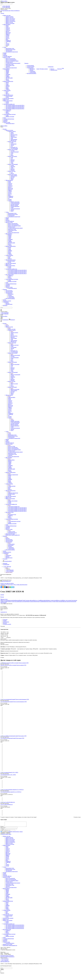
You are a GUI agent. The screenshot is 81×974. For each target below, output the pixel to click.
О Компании (6, 301)
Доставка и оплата (7, 300)
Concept (10, 200)
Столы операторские (15, 203)
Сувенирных (11, 296)
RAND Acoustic (11, 261)
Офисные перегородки (11, 259)
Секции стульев (9, 287)
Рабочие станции (14, 205)
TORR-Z (10, 254)
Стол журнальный (15, 151)
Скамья (12, 165)
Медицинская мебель (10, 298)
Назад (7, 324)
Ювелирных (10, 294)
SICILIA (10, 278)
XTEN (9, 182)
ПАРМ (9, 240)
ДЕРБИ (9, 236)
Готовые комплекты (15, 206)
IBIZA (9, 276)
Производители (9, 304)
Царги (12, 210)
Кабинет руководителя (11, 246)
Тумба (12, 142)
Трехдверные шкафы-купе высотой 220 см (17, 272)
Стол (12, 154)
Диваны (10, 245)
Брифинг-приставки (15, 201)
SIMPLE (10, 190)
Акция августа (4, 612)
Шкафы (7, 217)
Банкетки (8, 286)
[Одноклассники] (3, 587)
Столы (7, 212)
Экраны (12, 209)
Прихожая (13, 166)
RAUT (9, 251)
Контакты (5, 305)
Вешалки (7, 220)
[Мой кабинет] (1, 11)
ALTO (9, 248)
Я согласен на (12, 831)
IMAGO (10, 187)
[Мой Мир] (5, 587)
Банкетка (13, 135)
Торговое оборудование (11, 263)
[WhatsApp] (10, 587)
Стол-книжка (13, 143)
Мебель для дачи (12, 171)
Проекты (5, 289)
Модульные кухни (10, 274)
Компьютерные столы (13, 214)
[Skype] (12, 587)
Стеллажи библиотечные (11, 283)
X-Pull (9, 280)
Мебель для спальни (12, 156)
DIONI (9, 247)
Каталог (5, 129)
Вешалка (12, 170)
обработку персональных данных (15, 831)
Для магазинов (9, 292)
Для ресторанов (9, 290)
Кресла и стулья (9, 222)
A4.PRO (10, 199)
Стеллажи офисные (10, 221)
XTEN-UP (10, 185)
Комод (12, 155)
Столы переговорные (15, 208)
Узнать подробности (15, 10)
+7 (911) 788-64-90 (6, 7)
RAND (9, 262)
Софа (12, 138)
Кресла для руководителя (13, 232)
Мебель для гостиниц (10, 265)
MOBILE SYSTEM (12, 281)
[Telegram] (13, 587)
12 (1, 662)
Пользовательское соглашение (7, 955)
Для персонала (11, 215)
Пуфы (7, 282)
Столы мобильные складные (12, 279)
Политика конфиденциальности (7, 956)
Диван (12, 132)
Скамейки (8, 284)
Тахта (12, 162)
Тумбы (12, 207)
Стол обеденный (14, 148)
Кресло (12, 133)
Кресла (9, 243)
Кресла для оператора (12, 223)
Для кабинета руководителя (14, 216)
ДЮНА (9, 237)
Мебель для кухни (12, 141)
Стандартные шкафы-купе (11, 268)
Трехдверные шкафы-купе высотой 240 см (17, 273)
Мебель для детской (12, 174)
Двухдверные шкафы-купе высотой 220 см (17, 270)
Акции (4, 299)
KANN (9, 266)
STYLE (9, 192)
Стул (12, 146)
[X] (6, 587)
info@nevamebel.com (6, 581)
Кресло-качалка (14, 134)
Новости (7, 303)
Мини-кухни (8, 264)
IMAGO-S (10, 189)
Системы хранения (15, 204)
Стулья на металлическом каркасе (15, 228)
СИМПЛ (10, 241)
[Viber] (8, 587)
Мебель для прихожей (13, 164)
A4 (8, 198)
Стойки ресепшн (9, 255)
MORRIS (10, 250)
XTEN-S (10, 184)
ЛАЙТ (9, 238)
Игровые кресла (11, 226)
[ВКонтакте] (1, 587)
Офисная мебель (9, 180)
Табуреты (10, 231)
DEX (9, 257)
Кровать (12, 160)
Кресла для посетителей (13, 224)
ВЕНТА (10, 234)
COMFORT (10, 197)
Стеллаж (12, 150)
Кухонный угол (14, 147)
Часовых (10, 295)
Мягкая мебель (9, 233)
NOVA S (10, 193)
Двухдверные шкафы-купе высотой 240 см (17, 271)
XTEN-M (10, 183)
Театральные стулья (12, 230)
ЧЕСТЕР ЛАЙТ (11, 242)
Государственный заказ (6, 10)
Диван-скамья (14, 137)
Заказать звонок (9, 572)
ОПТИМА (10, 239)
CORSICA (10, 275)
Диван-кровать (14, 139)
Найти (2, 969)
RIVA (9, 195)
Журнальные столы (12, 213)
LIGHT (9, 267)
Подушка (13, 176)
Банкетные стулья (12, 229)
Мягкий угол (13, 140)
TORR (9, 249)
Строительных (11, 297)
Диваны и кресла (12, 131)
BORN (9, 253)
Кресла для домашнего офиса (14, 225)
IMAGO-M (10, 188)
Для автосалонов (9, 291)
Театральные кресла (12, 288)
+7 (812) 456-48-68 (6, 6)
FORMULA (10, 196)
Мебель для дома (9, 130)
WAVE (9, 181)
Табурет (12, 145)
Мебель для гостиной (13, 149)
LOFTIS (10, 191)
